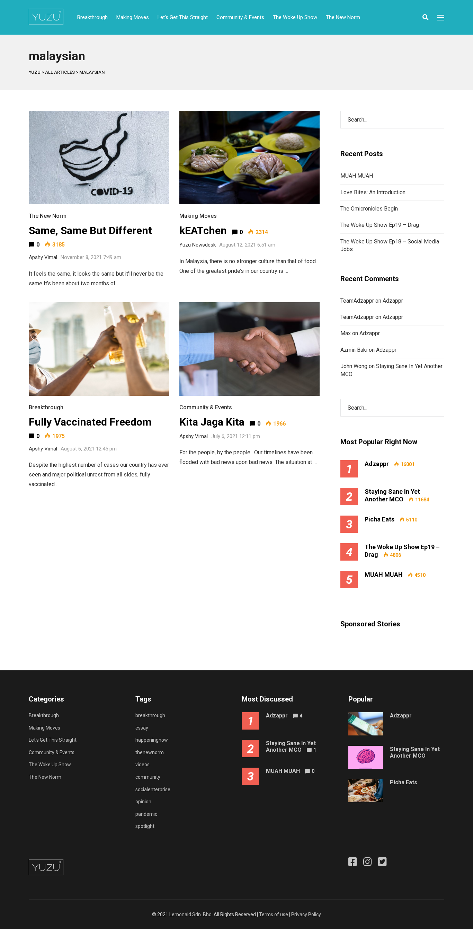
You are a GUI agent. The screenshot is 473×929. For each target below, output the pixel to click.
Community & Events (240, 17)
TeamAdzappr (357, 300)
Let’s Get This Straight (183, 17)
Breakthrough (92, 17)
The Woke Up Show (295, 17)
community (147, 777)
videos (142, 764)
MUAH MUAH (356, 175)
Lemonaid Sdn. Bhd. (191, 914)
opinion (143, 801)
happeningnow (151, 740)
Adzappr (393, 300)
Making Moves (132, 17)
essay (141, 728)
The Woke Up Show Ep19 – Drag (379, 225)
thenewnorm (149, 752)
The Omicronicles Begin (369, 208)
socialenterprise (152, 789)
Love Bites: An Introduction (372, 192)
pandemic (146, 814)
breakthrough (150, 715)
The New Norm (343, 17)
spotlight (144, 826)
